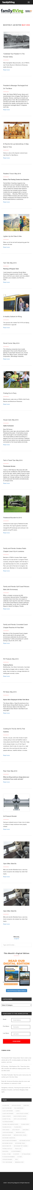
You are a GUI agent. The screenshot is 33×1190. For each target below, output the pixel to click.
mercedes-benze (6, 1135)
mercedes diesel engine (20, 1135)
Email (4, 1019)
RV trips (20, 1156)
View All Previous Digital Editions (16, 990)
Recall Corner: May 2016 (11, 343)
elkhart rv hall (6, 1119)
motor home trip (6, 1146)
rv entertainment (16, 1151)
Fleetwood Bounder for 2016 (12, 517)
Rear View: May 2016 (10, 771)
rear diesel (5, 1151)
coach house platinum (22, 1113)
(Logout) (16, 938)
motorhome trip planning (20, 1146)
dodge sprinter (6, 1116)
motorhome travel (20, 1143)
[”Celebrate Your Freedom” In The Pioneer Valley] (16, 40)
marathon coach (20, 1132)
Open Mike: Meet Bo (9, 863)
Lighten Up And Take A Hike (12, 236)
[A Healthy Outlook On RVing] (16, 302)
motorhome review (7, 1143)
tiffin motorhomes (7, 1159)
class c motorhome (7, 1110)
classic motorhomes (7, 1113)
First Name (6, 1026)
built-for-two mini (7, 1108)
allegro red (5, 1105)
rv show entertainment (8, 1156)
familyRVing (8, 2)
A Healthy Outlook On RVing (12, 316)
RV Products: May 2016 (11, 659)
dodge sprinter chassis (19, 1116)
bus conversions (18, 1108)
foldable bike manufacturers (10, 1124)
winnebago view (19, 1162)
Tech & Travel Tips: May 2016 (12, 460)
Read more (6, 70)
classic (18, 1110)
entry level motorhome (20, 1119)
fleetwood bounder (7, 1121)
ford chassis (5, 1129)
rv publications (26, 1154)
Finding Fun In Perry (9, 393)
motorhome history (25, 1140)
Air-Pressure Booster (10, 816)
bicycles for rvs (16, 1105)
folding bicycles (6, 1127)
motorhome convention (8, 1137)
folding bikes (17, 1127)
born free (26, 1105)
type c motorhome (7, 1162)
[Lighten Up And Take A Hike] (16, 222)
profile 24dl (18, 1148)
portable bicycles (7, 1148)
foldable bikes (25, 1124)
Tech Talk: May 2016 (9, 263)
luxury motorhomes (7, 1132)
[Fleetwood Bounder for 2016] (16, 504)
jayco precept (16, 1129)
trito (16, 1159)
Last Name (6, 1033)
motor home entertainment (9, 1140)
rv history (16, 1154)
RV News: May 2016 (9, 692)
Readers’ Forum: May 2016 (12, 173)
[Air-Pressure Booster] (16, 802)
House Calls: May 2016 (10, 420)
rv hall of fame (6, 1154)
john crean (25, 1129)
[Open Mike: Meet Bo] (16, 849)
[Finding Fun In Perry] (16, 379)
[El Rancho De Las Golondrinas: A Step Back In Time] (16, 130)
